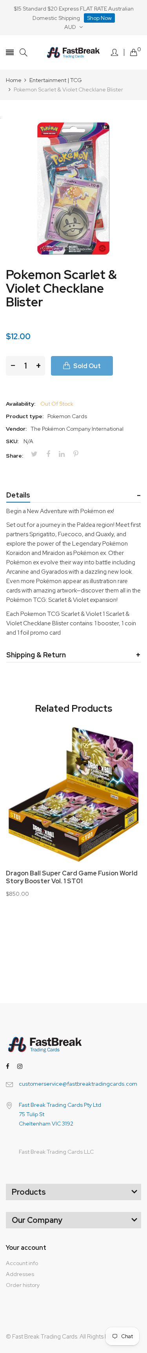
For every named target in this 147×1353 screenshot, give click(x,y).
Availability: (20, 403)
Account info (22, 1263)
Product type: (25, 416)
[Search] (23, 52)
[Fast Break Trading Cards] (73, 52)
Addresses (20, 1274)
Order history (23, 1285)
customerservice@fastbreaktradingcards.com (78, 1083)
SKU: (12, 441)
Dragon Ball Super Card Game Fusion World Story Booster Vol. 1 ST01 (72, 877)
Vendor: (16, 428)
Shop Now (99, 17)
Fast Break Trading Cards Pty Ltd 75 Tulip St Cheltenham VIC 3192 (60, 1114)
